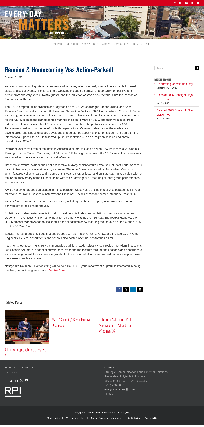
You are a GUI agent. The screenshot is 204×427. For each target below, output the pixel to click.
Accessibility (151, 418)
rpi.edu (108, 393)
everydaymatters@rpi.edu (120, 389)
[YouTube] (26, 380)
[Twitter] (21, 380)
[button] (147, 43)
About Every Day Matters (20, 367)
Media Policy (53, 418)
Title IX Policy (133, 418)
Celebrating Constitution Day (174, 84)
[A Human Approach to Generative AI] (27, 312)
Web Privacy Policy (75, 418)
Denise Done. (57, 270)
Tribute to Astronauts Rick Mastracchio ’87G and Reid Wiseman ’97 (115, 325)
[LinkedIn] (16, 380)
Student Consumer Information (105, 418)
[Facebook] (6, 380)
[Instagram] (11, 380)
